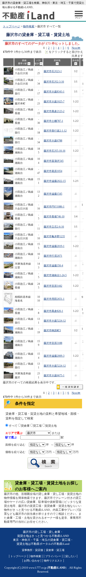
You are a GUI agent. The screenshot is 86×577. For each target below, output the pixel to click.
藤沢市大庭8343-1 (54, 91)
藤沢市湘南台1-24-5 (55, 275)
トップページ (11, 26)
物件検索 (28, 26)
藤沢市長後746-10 (54, 216)
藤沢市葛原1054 (53, 171)
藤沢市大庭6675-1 (54, 375)
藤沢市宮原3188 (53, 343)
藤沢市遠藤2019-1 (54, 246)
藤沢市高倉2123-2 (54, 111)
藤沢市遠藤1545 (53, 193)
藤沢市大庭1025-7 (54, 101)
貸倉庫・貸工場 (55, 550)
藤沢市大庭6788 (53, 140)
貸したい (70, 556)
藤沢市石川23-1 (53, 71)
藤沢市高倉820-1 (53, 311)
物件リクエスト (53, 560)
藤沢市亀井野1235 (54, 236)
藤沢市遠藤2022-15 (55, 181)
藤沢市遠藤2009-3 (54, 355)
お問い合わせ (32, 560)
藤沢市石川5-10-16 (54, 150)
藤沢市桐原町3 (52, 330)
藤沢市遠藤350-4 (53, 265)
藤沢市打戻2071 (53, 256)
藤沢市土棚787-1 (53, 121)
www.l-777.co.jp (37, 567)
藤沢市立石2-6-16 (54, 226)
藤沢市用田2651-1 (54, 299)
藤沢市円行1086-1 (54, 206)
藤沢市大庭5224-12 (55, 320)
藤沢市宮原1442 (53, 286)
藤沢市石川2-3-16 (54, 81)
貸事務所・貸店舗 (32, 550)
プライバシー (53, 556)
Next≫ (76, 47)
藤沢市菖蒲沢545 (54, 161)
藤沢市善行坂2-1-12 (55, 130)
